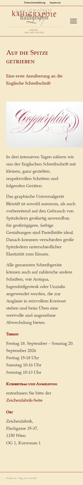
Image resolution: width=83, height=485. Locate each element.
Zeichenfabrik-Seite (24, 401)
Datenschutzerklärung (34, 3)
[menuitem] (34, 3)
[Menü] (71, 21)
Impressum (55, 3)
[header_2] (34, 19)
